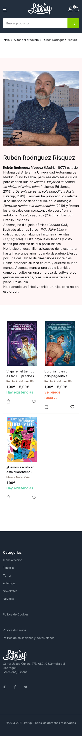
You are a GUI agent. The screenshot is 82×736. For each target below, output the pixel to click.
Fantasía (8, 567)
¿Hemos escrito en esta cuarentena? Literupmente (20, 472)
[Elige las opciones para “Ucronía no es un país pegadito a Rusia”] (46, 407)
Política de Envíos (14, 630)
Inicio (6, 39)
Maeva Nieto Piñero (19, 477)
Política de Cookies (15, 614)
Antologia (9, 583)
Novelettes (10, 591)
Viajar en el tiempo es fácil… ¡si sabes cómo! (20, 376)
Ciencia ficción (12, 560)
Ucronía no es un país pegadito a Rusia (56, 376)
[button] (5, 9)
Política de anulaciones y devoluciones (28, 638)
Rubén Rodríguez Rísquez (23, 381)
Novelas (8, 598)
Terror (7, 575)
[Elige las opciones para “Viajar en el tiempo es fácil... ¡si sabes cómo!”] (8, 401)
